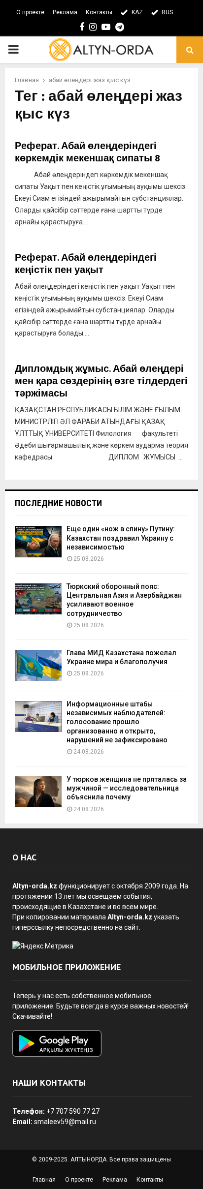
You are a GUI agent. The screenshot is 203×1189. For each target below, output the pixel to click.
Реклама (65, 12)
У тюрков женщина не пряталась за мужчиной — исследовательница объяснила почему (127, 788)
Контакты (99, 12)
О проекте (30, 12)
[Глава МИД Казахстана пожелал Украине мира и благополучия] (38, 665)
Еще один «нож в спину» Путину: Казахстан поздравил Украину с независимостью (121, 537)
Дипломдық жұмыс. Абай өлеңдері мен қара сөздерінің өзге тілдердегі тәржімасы (101, 381)
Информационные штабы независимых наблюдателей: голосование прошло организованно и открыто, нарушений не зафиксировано (117, 722)
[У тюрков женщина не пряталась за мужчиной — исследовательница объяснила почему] (38, 791)
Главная (44, 1179)
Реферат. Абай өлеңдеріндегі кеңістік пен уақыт (86, 263)
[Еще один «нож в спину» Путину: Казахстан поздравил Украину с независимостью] (38, 541)
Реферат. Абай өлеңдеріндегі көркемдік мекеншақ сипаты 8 (87, 152)
